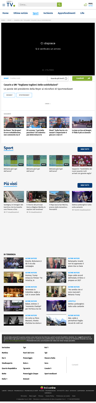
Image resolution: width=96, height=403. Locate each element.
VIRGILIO (10, 390)
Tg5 (45, 353)
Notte (4, 374)
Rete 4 (25, 363)
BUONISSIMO (90, 390)
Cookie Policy (50, 396)
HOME (3, 20)
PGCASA (41, 390)
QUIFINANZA (81, 390)
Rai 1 (46, 347)
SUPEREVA (48, 393)
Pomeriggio (27, 358)
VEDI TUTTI (85, 149)
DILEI (67, 390)
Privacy (40, 396)
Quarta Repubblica (9, 368)
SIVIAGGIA (73, 390)
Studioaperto (7, 363)
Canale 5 (47, 368)
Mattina (5, 353)
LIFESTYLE (72, 301)
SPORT (9, 20)
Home (5, 13)
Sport (35, 13)
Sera (46, 363)
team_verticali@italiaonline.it (15, 341)
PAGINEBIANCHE (50, 390)
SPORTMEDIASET (24, 95)
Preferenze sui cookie (63, 396)
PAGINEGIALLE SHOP (31, 390)
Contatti (75, 365)
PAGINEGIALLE (19, 390)
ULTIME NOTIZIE (31, 258)
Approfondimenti (66, 13)
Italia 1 (4, 379)
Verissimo (6, 347)
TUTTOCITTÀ (60, 390)
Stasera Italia (49, 358)
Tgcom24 (26, 368)
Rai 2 (4, 358)
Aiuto (73, 396)
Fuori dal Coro (28, 353)
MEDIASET (9, 95)
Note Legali (32, 396)
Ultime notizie (21, 13)
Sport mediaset (50, 374)
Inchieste (48, 13)
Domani (26, 379)
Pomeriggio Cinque (30, 374)
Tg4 (24, 347)
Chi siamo (24, 396)
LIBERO (8, 1)
